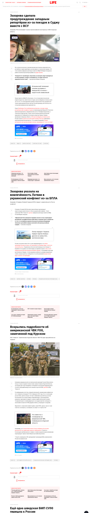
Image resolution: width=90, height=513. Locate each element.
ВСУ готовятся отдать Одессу (34, 308)
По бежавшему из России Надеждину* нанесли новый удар (17, 180)
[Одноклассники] (34, 151)
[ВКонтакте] (31, 151)
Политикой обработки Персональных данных (34, 6)
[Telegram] (28, 151)
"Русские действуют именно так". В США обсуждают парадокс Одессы (50, 316)
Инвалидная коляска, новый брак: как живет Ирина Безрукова (34, 316)
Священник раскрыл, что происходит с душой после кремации (17, 175)
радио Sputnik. (39, 72)
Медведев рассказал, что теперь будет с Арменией (34, 179)
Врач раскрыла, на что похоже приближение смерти (51, 179)
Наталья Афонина (19, 138)
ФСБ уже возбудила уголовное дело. (40, 117)
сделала (30, 212)
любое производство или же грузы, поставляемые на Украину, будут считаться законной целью (33, 245)
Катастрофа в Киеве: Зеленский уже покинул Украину (33, 175)
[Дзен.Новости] (22, 151)
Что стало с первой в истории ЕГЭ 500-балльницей (18, 315)
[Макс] (25, 151)
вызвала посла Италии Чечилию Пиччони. (33, 118)
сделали (45, 387)
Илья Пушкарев (19, 455)
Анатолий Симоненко (20, 273)
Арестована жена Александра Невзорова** (51, 174)
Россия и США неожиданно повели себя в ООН (17, 496)
